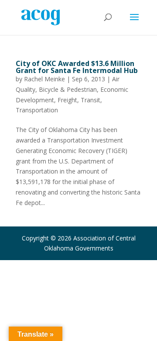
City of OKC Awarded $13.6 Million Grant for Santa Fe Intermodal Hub (77, 67)
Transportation (37, 110)
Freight (67, 100)
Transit (90, 100)
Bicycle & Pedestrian (68, 89)
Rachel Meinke (44, 79)
